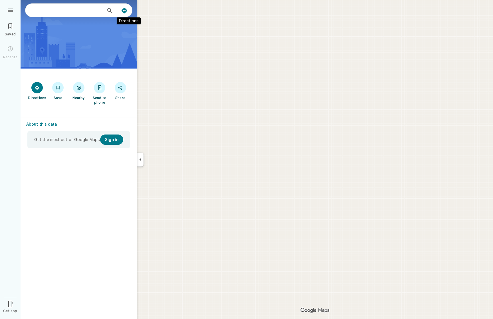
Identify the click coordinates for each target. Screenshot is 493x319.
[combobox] (67, 10)
